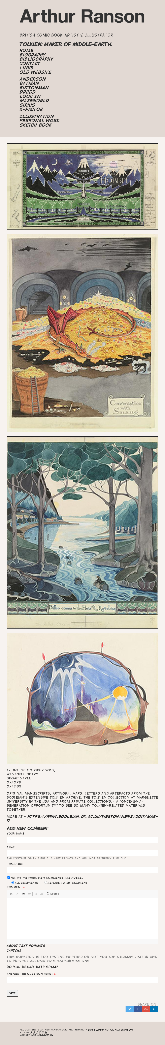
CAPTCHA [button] (14, 950)
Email (11, 847)
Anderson (33, 79)
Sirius (27, 105)
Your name (16, 833)
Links (27, 68)
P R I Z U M (39, 1032)
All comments (26, 882)
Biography (33, 55)
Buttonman (34, 88)
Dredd (28, 92)
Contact (30, 64)
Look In (30, 96)
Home (26, 50)
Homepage (15, 864)
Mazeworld (34, 101)
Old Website (35, 72)
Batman (29, 83)
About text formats (26, 945)
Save (12, 993)
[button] (11, 893)
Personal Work (39, 121)
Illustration (37, 116)
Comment (14, 887)
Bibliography (36, 59)
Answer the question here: (30, 973)
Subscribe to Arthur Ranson (110, 1029)
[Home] (82, 18)
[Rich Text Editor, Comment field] (82, 918)
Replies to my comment (67, 882)
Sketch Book (36, 125)
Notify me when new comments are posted (47, 877)
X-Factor (31, 109)
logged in (45, 1035)
